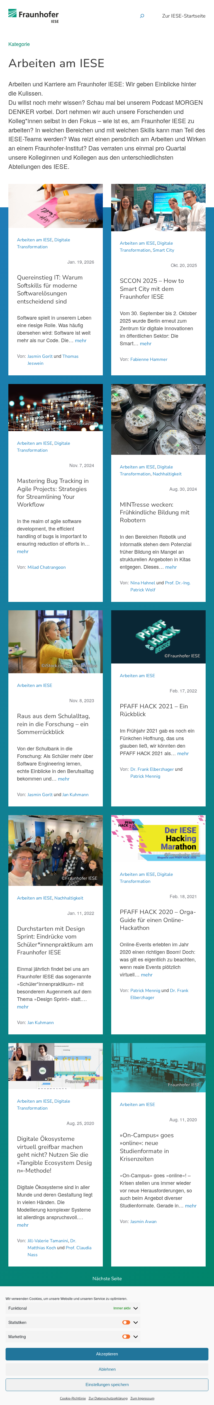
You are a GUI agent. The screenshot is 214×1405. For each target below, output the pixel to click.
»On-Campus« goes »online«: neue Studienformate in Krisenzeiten (147, 1147)
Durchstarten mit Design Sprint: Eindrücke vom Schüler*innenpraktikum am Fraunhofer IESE (55, 941)
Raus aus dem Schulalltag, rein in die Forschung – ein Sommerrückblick (53, 724)
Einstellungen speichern (107, 1384)
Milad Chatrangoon (47, 567)
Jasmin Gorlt (40, 356)
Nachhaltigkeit (167, 474)
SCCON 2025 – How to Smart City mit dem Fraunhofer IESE (152, 289)
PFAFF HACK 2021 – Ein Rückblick (154, 710)
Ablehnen (107, 1369)
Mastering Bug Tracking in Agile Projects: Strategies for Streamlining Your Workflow (53, 493)
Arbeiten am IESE (34, 240)
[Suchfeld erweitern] (142, 15)
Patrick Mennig (145, 776)
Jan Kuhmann (75, 795)
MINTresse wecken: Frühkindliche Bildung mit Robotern (154, 512)
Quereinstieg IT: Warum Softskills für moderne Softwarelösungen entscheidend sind (50, 289)
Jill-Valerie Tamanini (48, 1241)
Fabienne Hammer (148, 359)
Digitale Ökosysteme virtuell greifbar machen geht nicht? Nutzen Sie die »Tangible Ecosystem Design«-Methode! (54, 1155)
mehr (80, 340)
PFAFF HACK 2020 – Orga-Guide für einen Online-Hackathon (158, 920)
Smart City (163, 250)
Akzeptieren (107, 1353)
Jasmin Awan (143, 1222)
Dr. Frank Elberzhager (152, 769)
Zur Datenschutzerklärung (108, 1398)
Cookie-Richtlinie (73, 1398)
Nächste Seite (107, 1278)
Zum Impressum (142, 1398)
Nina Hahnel (142, 583)
